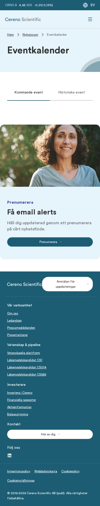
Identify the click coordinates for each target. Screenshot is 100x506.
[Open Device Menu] (90, 19)
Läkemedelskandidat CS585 (26, 374)
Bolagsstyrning (17, 414)
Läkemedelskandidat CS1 (24, 360)
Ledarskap (14, 320)
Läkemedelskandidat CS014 (26, 367)
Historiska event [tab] (71, 92)
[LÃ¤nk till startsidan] (23, 19)
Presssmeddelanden (21, 327)
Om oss (12, 313)
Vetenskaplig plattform (23, 352)
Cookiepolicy (70, 471)
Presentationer (17, 334)
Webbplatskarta (45, 471)
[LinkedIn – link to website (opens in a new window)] (9, 455)
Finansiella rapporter (21, 399)
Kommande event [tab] (28, 92)
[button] (67, 284)
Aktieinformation (19, 407)
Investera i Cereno (19, 392)
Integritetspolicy (18, 471)
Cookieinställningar (21, 480)
